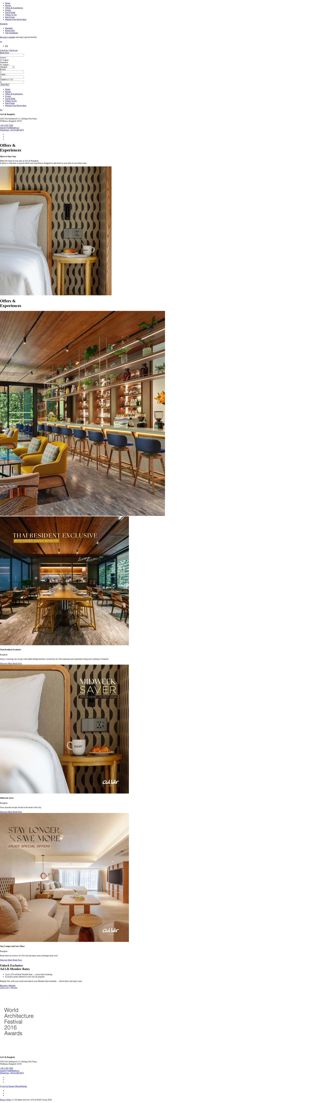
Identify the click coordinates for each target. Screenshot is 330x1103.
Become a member (7, 37)
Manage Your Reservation (15, 19)
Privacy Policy (6, 1100)
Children (3, 79)
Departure (4, 62)
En (1, 110)
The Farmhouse (11, 33)
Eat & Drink (10, 12)
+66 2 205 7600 (6, 125)
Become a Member (7, 985)
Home (7, 3)
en (1, 41)
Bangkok (3, 24)
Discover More (6, 663)
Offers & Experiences (14, 8)
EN (6, 46)
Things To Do (11, 15)
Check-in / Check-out (9, 50)
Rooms (8, 5)
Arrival (3, 58)
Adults (2, 74)
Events (8, 10)
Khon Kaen (10, 30)
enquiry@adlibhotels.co (9, 128)
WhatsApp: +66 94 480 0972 (12, 130)
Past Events (10, 17)
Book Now (4, 53)
